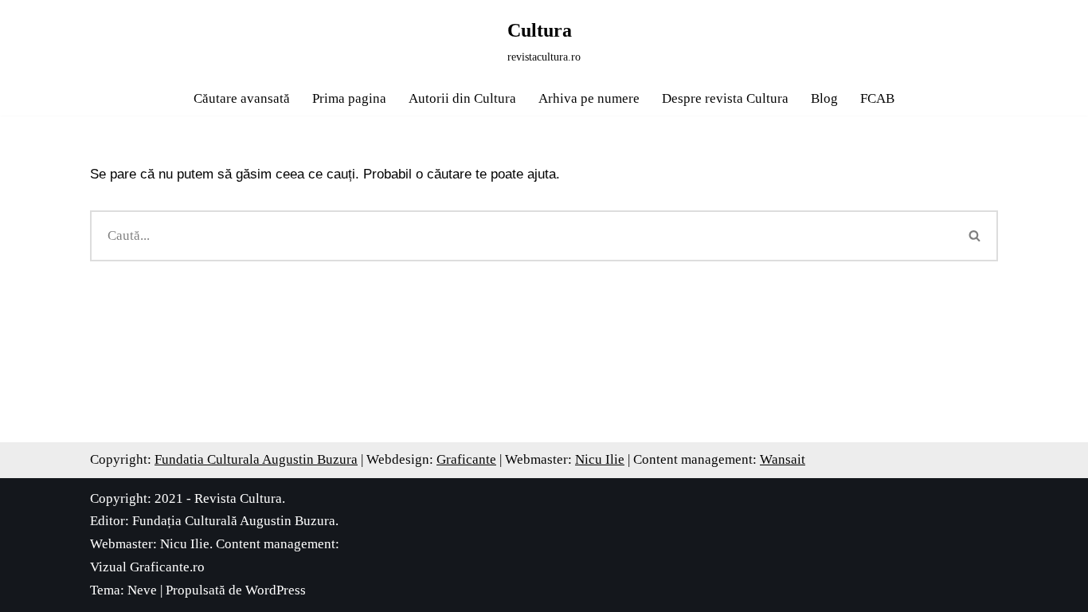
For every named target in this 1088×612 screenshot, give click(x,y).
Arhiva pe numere (589, 98)
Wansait (782, 459)
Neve (142, 590)
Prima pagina (349, 98)
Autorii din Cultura (462, 98)
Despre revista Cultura (725, 98)
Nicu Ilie (599, 459)
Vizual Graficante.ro (147, 567)
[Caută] (975, 235)
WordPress (275, 590)
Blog (824, 98)
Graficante (466, 459)
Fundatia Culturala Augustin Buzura (256, 459)
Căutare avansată (242, 98)
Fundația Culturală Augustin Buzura (233, 520)
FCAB (877, 98)
